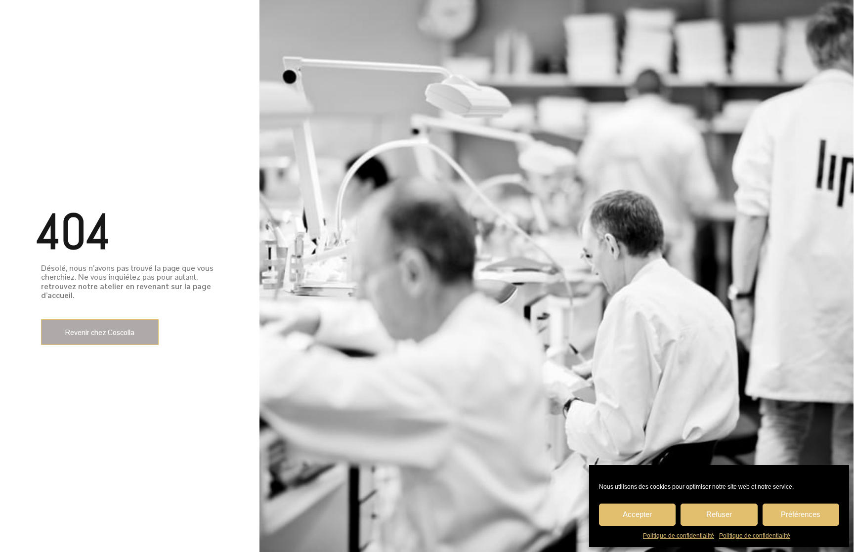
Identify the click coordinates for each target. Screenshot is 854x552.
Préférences (800, 514)
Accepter (637, 514)
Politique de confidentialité (678, 535)
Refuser (719, 514)
